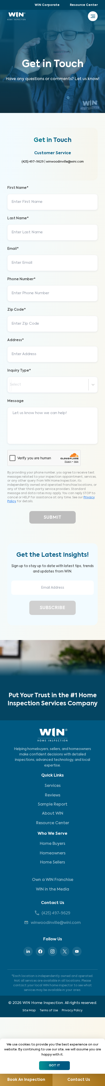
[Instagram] (52, 951)
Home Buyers (52, 844)
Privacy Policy (72, 1010)
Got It (54, 1065)
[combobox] (10, 384)
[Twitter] (64, 951)
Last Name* (18, 218)
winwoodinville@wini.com (65, 161)
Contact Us (52, 903)
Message (15, 401)
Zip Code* (16, 309)
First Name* (17, 188)
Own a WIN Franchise (52, 880)
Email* (13, 249)
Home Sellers (52, 862)
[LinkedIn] (28, 951)
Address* (15, 340)
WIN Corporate (47, 5)
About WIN (52, 814)
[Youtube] (77, 951)
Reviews (52, 795)
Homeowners (52, 853)
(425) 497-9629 (32, 161)
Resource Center (84, 5)
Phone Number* (21, 279)
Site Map (29, 1010)
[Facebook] (40, 951)
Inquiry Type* (19, 370)
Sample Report (52, 805)
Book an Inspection (26, 1080)
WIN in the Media (52, 889)
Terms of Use (49, 1010)
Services (53, 786)
